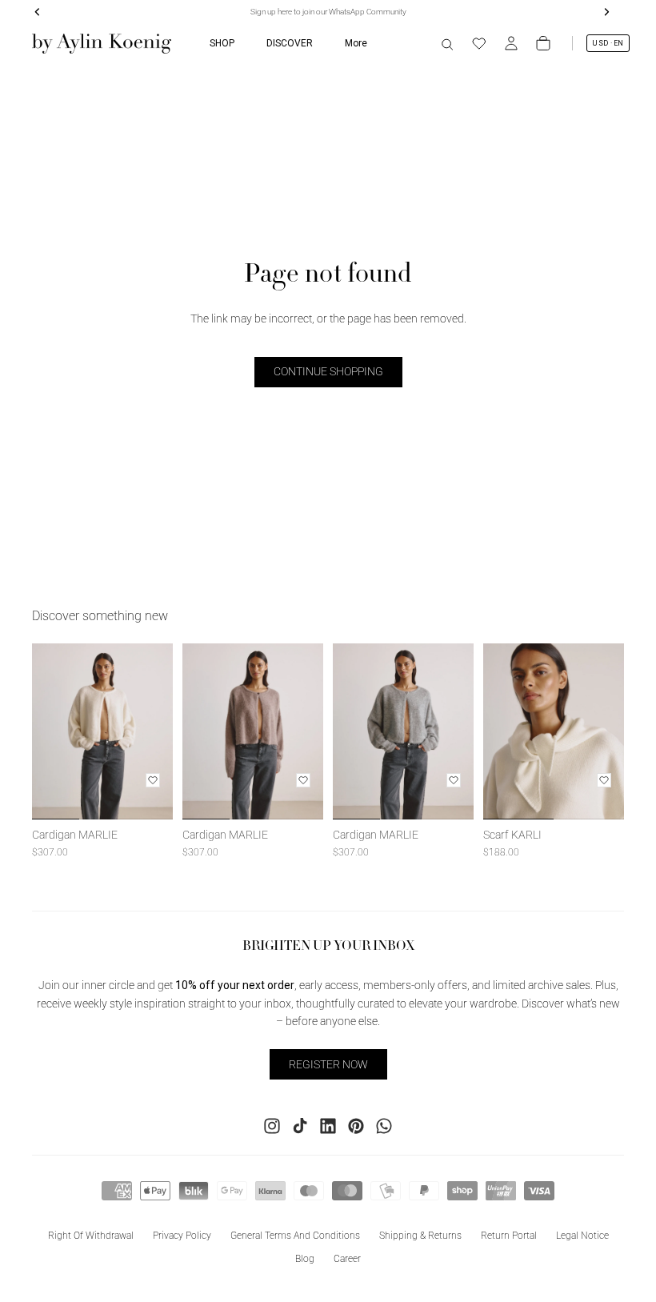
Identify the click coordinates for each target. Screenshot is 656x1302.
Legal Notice (582, 1235)
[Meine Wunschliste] (479, 43)
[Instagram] (272, 1126)
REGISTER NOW (328, 1064)
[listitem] (356, 43)
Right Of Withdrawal (91, 1235)
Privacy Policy (182, 1235)
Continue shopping (328, 371)
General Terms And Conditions (295, 1235)
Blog (304, 1258)
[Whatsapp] (384, 1126)
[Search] (447, 43)
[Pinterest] (356, 1126)
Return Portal (509, 1235)
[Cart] (543, 43)
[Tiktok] (300, 1126)
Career (347, 1258)
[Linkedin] (328, 1126)
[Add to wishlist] (153, 780)
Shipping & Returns (420, 1235)
